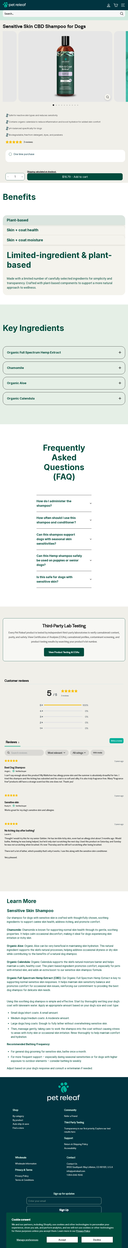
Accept (62, 1239)
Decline (97, 1239)
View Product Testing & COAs (64, 652)
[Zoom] (107, 97)
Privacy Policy (83, 1230)
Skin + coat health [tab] (22, 230)
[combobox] (64, 13)
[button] (64, 705)
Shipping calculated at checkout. (41, 171)
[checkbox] (97, 753)
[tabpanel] (64, 270)
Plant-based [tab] (17, 220)
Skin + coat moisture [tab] (25, 240)
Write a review (116, 740)
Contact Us (72, 1163)
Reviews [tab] (12, 742)
